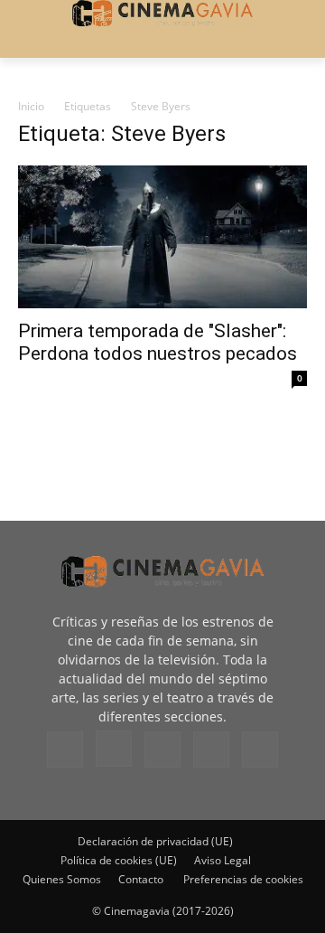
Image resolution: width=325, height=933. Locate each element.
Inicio (31, 106)
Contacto (140, 879)
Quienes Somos (62, 879)
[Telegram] (162, 749)
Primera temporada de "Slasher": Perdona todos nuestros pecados (157, 342)
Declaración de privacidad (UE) (155, 841)
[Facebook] (65, 749)
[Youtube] (260, 749)
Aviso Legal (222, 860)
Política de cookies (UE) (118, 860)
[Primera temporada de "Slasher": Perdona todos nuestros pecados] (162, 236)
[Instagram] (114, 748)
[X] (211, 749)
